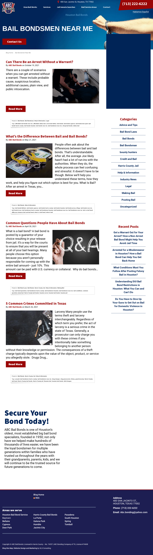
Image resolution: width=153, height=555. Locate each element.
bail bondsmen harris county (35, 290)
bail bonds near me (41, 125)
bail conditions (78, 290)
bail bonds (60, 123)
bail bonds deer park (82, 123)
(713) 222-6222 (134, 3)
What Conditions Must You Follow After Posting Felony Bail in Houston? (128, 271)
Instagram (12, 538)
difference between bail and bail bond (23, 212)
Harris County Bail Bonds (45, 514)
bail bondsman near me (61, 210)
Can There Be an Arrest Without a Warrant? (39, 61)
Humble (37, 524)
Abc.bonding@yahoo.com (133, 512)
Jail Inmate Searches (66, 7)
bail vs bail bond (88, 210)
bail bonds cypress (69, 123)
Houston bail (47, 381)
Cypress (6, 524)
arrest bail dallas (51, 123)
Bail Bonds (21, 120)
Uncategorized (128, 206)
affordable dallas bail (39, 123)
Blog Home (38, 494)
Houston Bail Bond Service (15, 514)
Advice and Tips (128, 125)
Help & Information (39, 120)
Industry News (128, 179)
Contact (106, 7)
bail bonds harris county (46, 208)
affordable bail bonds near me (24, 123)
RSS (37, 498)
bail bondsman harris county (30, 210)
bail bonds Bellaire (20, 208)
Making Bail (60, 288)
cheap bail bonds (68, 125)
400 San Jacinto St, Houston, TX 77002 (77, 2)
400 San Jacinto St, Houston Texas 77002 (128, 527)
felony (73, 379)
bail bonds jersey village (73, 208)
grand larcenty (79, 379)
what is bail (49, 212)
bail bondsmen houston (51, 290)
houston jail (64, 293)
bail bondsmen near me (55, 125)
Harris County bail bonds (31, 293)
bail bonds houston (29, 125)
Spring (68, 521)
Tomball (69, 524)
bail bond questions (21, 290)
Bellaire (6, 521)
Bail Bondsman (29, 120)
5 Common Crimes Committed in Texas (36, 303)
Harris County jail (38, 381)
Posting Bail (128, 199)
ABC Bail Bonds (8, 8)
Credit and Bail (128, 159)
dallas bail (76, 125)
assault (17, 379)
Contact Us (14, 41)
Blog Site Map (7, 548)
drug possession (65, 379)
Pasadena (69, 514)
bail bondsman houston (46, 210)
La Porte (37, 518)
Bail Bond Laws (22, 288)
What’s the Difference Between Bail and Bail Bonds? (46, 136)
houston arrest (44, 293)
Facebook (5, 538)
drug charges (56, 379)
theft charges (67, 381)
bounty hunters (128, 152)
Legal (47, 120)
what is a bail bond (39, 212)
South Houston (72, 518)
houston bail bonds (54, 293)
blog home (9, 53)
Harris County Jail (40, 288)
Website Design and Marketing (25, 548)
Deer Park (7, 527)
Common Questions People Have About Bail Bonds (45, 222)
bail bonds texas (17, 210)
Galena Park (39, 521)
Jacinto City (39, 527)
